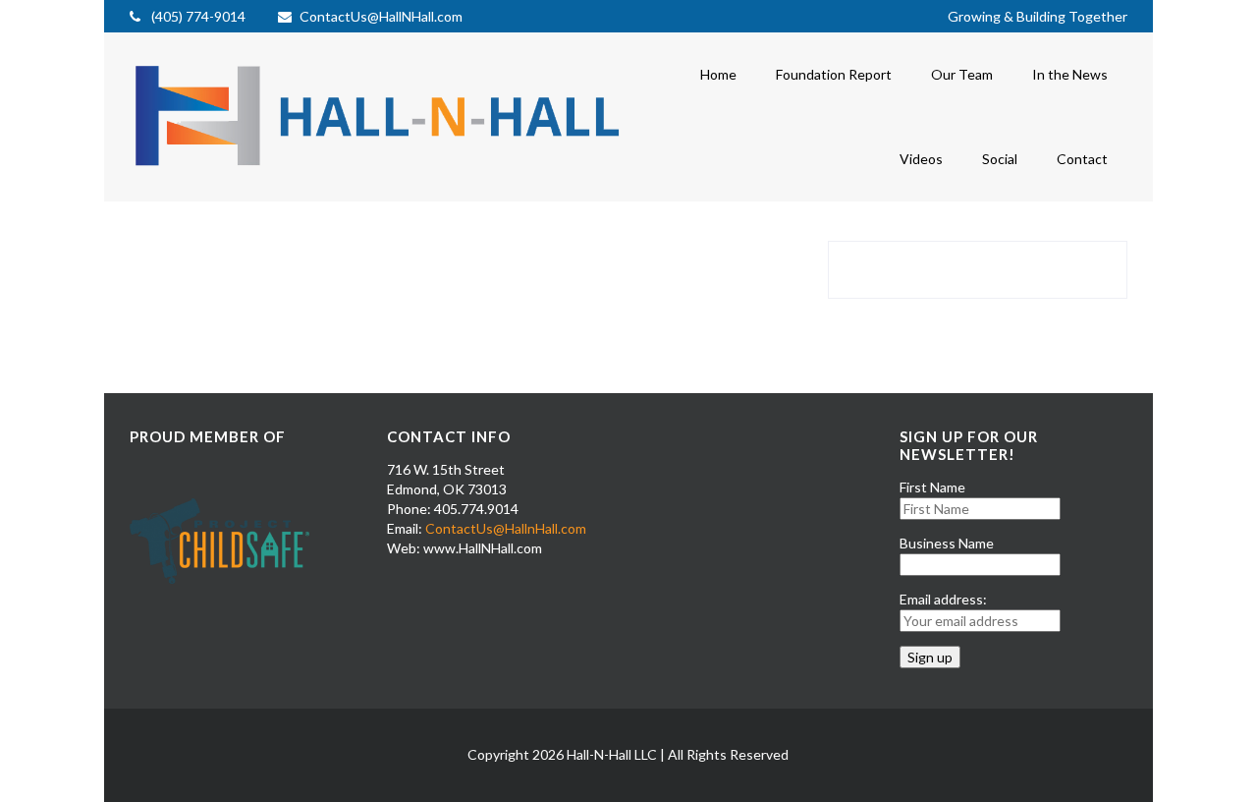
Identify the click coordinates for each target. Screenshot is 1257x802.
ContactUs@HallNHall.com (381, 16)
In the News (1070, 74)
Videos (921, 158)
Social (999, 158)
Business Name (947, 543)
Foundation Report (834, 74)
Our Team (962, 74)
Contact (1082, 158)
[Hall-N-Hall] (380, 179)
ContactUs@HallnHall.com (505, 528)
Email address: (943, 599)
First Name (932, 487)
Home (718, 74)
